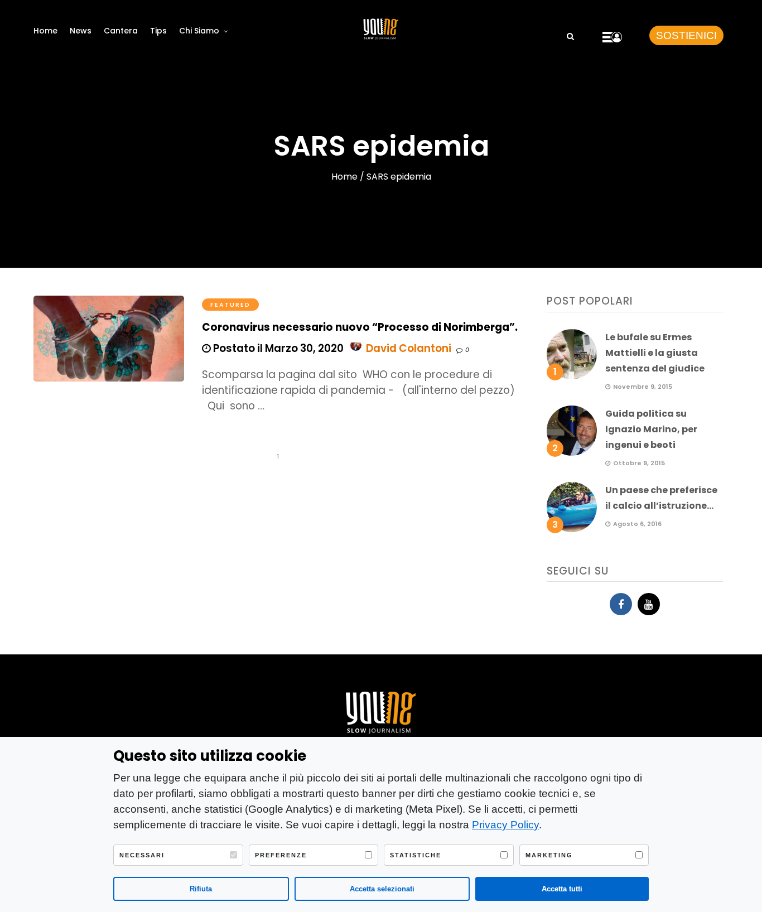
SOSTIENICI (686, 35)
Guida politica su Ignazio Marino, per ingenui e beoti (651, 429)
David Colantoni (408, 348)
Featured (230, 304)
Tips (158, 30)
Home (45, 30)
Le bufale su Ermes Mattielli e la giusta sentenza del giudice (655, 353)
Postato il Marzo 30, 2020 (277, 348)
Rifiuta (201, 889)
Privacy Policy (505, 825)
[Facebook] (621, 604)
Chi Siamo (199, 30)
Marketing (549, 855)
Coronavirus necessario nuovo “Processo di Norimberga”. (360, 327)
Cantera (121, 30)
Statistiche (415, 855)
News (80, 30)
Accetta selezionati (382, 889)
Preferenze (281, 855)
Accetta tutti (562, 889)
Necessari (142, 855)
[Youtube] (649, 604)
